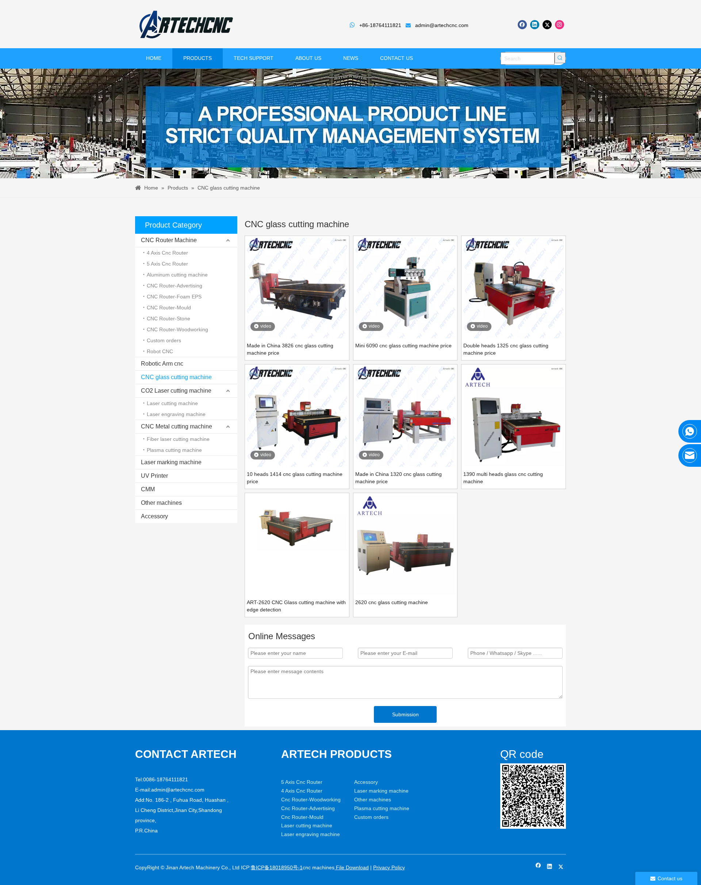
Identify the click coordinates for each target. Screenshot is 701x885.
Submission (405, 714)
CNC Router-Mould (169, 307)
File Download (351, 867)
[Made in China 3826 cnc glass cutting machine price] (297, 287)
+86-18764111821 (380, 25)
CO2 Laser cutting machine (176, 391)
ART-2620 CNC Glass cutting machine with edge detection (296, 606)
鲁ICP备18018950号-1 (277, 867)
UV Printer (154, 476)
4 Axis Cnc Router (167, 253)
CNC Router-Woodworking (177, 329)
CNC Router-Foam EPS (174, 297)
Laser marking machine (171, 462)
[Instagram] (559, 24)
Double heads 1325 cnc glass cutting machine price (505, 349)
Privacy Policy (389, 867)
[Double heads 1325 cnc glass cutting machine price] (513, 287)
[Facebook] (522, 24)
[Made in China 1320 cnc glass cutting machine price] (405, 416)
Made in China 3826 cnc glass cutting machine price (290, 349)
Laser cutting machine (172, 403)
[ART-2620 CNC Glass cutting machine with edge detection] (297, 523)
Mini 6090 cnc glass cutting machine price (403, 345)
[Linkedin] (534, 24)
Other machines (161, 503)
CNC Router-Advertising (174, 286)
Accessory (154, 516)
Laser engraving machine (176, 414)
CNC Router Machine (169, 240)
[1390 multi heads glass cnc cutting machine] (513, 416)
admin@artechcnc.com (441, 25)
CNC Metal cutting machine (176, 426)
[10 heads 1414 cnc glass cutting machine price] (297, 416)
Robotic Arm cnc (162, 364)
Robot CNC (160, 351)
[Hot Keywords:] (560, 57)
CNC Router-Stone (168, 318)
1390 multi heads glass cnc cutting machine (503, 477)
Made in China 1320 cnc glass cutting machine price (398, 477)
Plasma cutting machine (174, 450)
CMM (148, 489)
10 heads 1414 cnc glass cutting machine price (294, 477)
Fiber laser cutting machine (178, 439)
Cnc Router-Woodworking (311, 799)
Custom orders (164, 340)
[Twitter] (547, 24)
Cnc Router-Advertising (308, 808)
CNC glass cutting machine (176, 377)
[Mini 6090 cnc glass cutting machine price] (405, 287)
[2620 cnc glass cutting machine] (405, 545)
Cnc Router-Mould (302, 817)
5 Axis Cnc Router (167, 264)
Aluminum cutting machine (177, 275)
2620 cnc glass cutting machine (391, 602)
